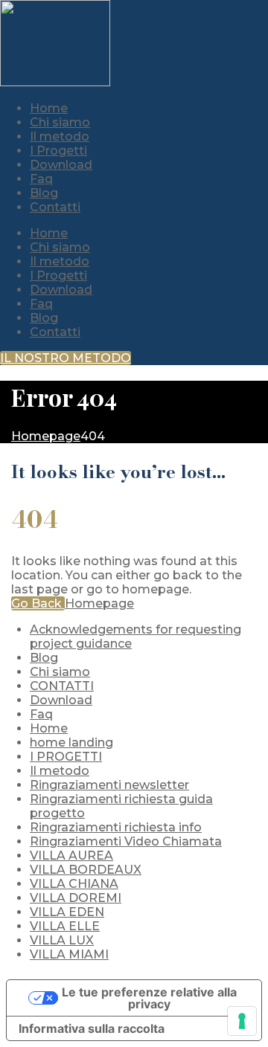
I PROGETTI (66, 757)
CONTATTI (62, 686)
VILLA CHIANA (74, 884)
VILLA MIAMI (69, 954)
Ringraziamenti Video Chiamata (126, 841)
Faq (41, 304)
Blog (44, 318)
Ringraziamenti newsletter (109, 785)
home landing (71, 742)
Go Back (38, 603)
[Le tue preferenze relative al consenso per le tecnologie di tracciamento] (242, 1021)
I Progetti (58, 275)
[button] (65, 358)
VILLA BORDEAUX (85, 870)
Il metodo (59, 261)
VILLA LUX (62, 940)
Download (61, 290)
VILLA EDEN (67, 912)
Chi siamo (60, 247)
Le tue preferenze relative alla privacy (149, 998)
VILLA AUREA (71, 855)
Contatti (55, 332)
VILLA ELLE (65, 926)
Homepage (99, 603)
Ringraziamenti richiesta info (116, 827)
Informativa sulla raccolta (92, 1028)
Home (49, 233)
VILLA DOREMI (75, 898)
